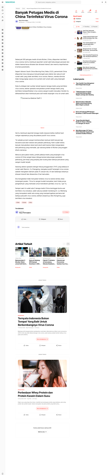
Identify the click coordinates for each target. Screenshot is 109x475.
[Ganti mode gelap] (102, 2)
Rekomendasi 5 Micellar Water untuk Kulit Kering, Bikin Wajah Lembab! (21, 262)
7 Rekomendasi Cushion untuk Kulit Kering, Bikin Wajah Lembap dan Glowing (85, 93)
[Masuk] (105, 2)
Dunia (23, 8)
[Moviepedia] (2, 43)
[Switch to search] (36, 2)
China (18, 202)
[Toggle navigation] (2, 2)
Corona (24, 202)
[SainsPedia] (2, 66)
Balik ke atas (41, 431)
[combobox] (59, 2)
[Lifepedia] (2, 39)
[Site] (2, 20)
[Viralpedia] (2, 36)
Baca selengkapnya (41, 339)
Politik (30, 267)
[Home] (2, 7)
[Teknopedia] (2, 69)
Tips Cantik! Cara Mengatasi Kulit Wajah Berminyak (85, 84)
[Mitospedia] (2, 56)
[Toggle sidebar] (5, 239)
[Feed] (2, 17)
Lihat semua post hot (86, 75)
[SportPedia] (2, 53)
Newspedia (25, 28)
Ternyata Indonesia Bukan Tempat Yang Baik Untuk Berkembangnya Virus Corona (36, 321)
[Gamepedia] (2, 46)
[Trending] (2, 13)
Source (42, 127)
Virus (31, 202)
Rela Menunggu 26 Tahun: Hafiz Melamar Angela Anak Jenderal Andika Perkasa (85, 132)
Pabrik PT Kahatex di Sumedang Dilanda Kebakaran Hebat (49, 262)
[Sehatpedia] (2, 33)
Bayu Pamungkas (23, 20)
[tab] (78, 26)
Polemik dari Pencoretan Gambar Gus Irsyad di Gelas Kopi (63, 262)
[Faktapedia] (2, 29)
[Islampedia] (2, 59)
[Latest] (2, 10)
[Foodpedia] (2, 63)
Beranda (18, 8)
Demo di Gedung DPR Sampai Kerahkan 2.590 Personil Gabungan (35, 262)
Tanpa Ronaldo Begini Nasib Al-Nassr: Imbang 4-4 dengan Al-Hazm (83, 122)
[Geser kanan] (68, 244)
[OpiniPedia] (2, 49)
